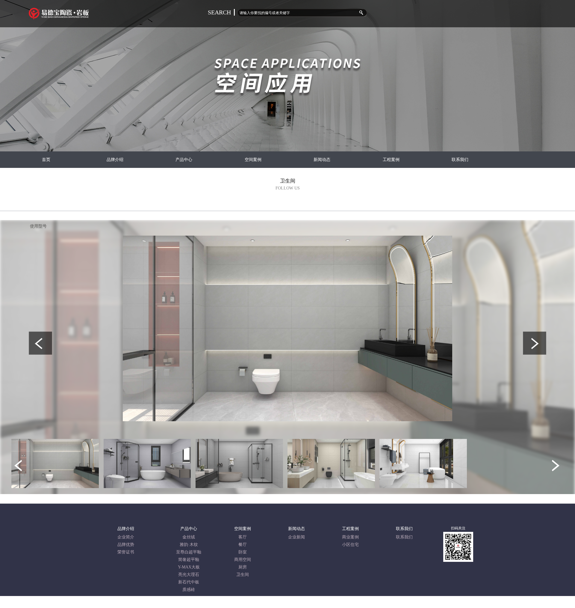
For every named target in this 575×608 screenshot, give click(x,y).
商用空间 (242, 559)
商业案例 (350, 537)
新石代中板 (188, 582)
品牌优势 (125, 544)
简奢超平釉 (188, 559)
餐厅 (242, 544)
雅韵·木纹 (189, 544)
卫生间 (242, 574)
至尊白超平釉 (188, 552)
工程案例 (391, 159)
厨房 (242, 567)
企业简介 (125, 537)
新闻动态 (322, 159)
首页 (46, 159)
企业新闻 (296, 537)
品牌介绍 (115, 159)
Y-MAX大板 (189, 567)
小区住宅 (350, 544)
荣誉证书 (125, 552)
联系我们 (460, 159)
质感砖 (188, 589)
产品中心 (183, 159)
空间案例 (253, 159)
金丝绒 (188, 537)
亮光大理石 (188, 574)
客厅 (242, 537)
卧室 (242, 552)
